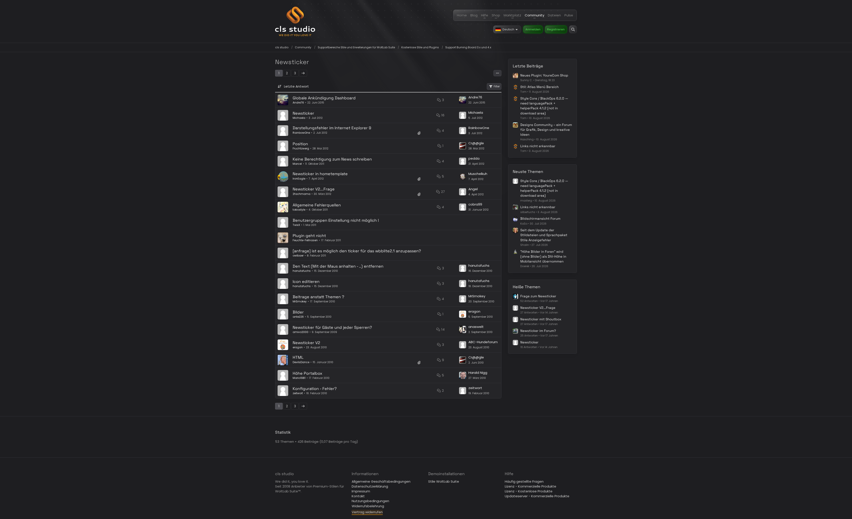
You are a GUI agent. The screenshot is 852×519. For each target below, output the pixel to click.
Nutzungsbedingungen (370, 501)
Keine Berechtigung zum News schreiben (332, 159)
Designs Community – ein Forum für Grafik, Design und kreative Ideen (546, 130)
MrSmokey (300, 301)
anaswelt (476, 326)
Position (300, 143)
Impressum (361, 491)
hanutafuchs (302, 271)
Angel (473, 189)
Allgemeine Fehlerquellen (317, 205)
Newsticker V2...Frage (314, 189)
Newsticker (303, 113)
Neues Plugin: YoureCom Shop (544, 75)
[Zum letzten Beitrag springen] (462, 100)
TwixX (296, 225)
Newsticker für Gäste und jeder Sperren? (332, 327)
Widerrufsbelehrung (368, 506)
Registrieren (556, 29)
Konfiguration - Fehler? (315, 388)
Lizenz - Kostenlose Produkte (528, 491)
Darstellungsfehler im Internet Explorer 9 (332, 127)
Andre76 (298, 102)
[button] (507, 29)
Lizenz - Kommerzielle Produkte (530, 486)
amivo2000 (300, 332)
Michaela (299, 118)
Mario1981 (299, 378)
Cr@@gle (476, 143)
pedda (473, 158)
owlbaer (298, 255)
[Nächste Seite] (303, 73)
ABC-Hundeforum (483, 342)
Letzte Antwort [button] (296, 86)
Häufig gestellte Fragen (524, 481)
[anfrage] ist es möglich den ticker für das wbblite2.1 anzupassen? (357, 250)
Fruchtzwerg (301, 148)
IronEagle (299, 178)
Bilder (298, 312)
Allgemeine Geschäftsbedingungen (381, 481)
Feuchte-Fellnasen (305, 240)
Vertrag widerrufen (367, 512)
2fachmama (301, 194)
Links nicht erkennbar (537, 146)
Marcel (297, 164)
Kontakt (358, 496)
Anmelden (532, 29)
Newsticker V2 (306, 342)
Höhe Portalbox (307, 373)
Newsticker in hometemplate (320, 173)
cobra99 (475, 204)
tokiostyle (299, 210)
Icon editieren (306, 281)
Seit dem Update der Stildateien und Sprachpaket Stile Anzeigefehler (543, 235)
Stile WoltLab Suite (443, 481)
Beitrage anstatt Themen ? (318, 296)
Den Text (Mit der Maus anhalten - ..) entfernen (338, 266)
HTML (298, 357)
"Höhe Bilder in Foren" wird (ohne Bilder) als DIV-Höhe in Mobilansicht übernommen (543, 256)
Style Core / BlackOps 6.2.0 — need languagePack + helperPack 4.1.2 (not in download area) (544, 105)
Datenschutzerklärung (370, 486)
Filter (497, 86)
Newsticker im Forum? (538, 331)
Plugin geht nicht (309, 235)
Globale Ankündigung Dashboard (324, 97)
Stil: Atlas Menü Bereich (539, 87)
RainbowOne (301, 133)
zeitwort (298, 393)
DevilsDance (301, 362)
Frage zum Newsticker (538, 296)
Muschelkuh (477, 173)
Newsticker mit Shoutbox (540, 319)
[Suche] (573, 29)
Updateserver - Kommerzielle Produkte (537, 496)
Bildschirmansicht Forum (540, 218)
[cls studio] (295, 21)
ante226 (298, 317)
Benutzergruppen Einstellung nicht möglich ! (336, 220)
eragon (474, 311)
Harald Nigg (477, 372)
